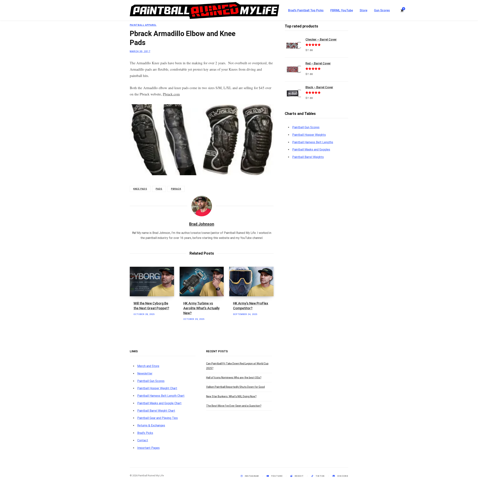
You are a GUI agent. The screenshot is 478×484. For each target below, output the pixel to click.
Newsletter (144, 373)
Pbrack (176, 189)
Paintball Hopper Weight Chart (157, 388)
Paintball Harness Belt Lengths (312, 142)
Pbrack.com (171, 94)
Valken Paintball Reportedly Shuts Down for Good (235, 386)
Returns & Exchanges (151, 425)
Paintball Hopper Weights (309, 135)
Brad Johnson (201, 224)
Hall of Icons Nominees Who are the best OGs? (233, 377)
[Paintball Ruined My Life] (204, 10)
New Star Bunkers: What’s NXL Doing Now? (231, 396)
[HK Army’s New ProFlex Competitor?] (251, 281)
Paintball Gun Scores (305, 127)
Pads (159, 189)
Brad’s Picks (145, 433)
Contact (142, 440)
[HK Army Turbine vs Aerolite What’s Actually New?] (202, 281)
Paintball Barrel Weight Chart (156, 410)
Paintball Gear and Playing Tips (157, 418)
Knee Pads (140, 189)
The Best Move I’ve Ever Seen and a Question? (233, 405)
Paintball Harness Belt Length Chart (160, 396)
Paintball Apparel (143, 25)
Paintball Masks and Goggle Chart (159, 403)
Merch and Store (148, 366)
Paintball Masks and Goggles (311, 149)
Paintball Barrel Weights (308, 157)
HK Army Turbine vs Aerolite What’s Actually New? (201, 308)
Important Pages (148, 448)
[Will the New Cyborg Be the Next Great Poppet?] (152, 281)
